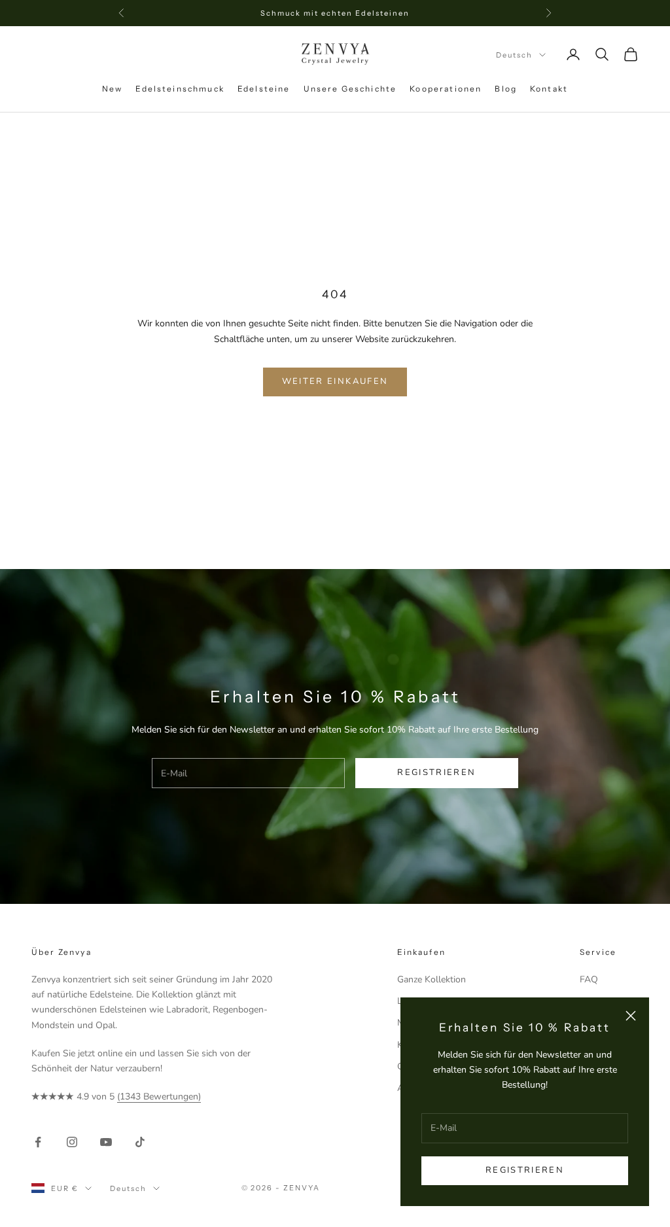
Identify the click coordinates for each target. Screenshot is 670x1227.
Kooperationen (446, 89)
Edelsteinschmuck (179, 89)
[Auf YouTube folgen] (106, 1142)
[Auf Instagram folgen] (72, 1142)
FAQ (589, 979)
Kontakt (549, 89)
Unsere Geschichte (350, 89)
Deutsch (514, 55)
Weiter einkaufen (335, 381)
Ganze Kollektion (431, 979)
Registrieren (524, 1170)
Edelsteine (264, 89)
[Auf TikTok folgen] (140, 1142)
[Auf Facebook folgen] (37, 1142)
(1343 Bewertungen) (159, 1096)
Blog (506, 89)
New (112, 89)
